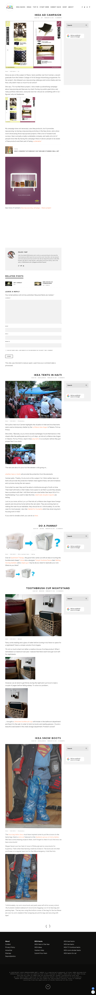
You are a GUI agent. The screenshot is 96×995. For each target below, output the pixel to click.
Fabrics (48, 285)
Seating (42, 528)
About (71, 7)
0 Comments (58, 17)
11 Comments (61, 739)
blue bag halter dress (15, 833)
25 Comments (59, 591)
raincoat (21, 836)
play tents (35, 439)
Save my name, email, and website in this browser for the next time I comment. (30, 350)
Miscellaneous (42, 377)
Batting (58, 560)
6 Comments (61, 377)
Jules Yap (36, 17)
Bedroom (41, 591)
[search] (86, 25)
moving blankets (11, 563)
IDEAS (29, 7)
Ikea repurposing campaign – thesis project (36, 208)
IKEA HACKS (20, 7)
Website (7, 341)
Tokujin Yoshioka (41, 560)
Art (42, 17)
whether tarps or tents (13, 474)
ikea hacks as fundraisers (48, 282)
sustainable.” (37, 141)
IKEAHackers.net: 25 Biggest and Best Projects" (34, 262)
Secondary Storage (41, 927)
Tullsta (21, 560)
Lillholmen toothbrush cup (23, 721)
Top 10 (35, 7)
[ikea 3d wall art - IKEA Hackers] (9, 150)
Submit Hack (56, 7)
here (36, 516)
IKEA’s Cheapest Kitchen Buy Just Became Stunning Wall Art (36, 151)
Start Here (44, 7)
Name (7, 326)
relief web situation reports (44, 495)
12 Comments (59, 528)
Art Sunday (18, 282)
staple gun (25, 563)
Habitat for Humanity (35, 509)
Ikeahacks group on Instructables (47, 836)
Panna (49, 560)
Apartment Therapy (17, 558)
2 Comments (63, 927)
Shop (65, 7)
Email (7, 333)
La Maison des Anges (40, 427)
